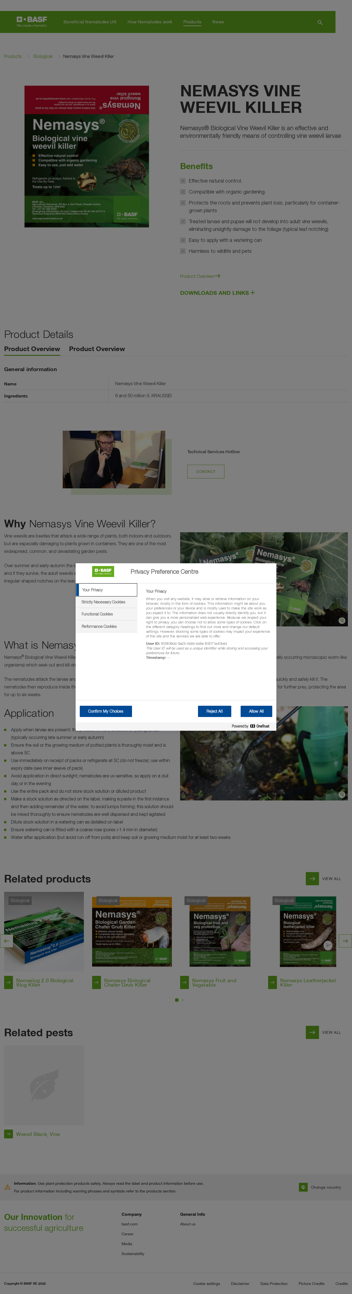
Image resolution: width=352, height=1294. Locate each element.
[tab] (106, 590)
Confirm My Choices (105, 711)
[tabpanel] (208, 627)
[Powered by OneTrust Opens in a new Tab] (253, 727)
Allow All (256, 711)
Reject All (214, 711)
